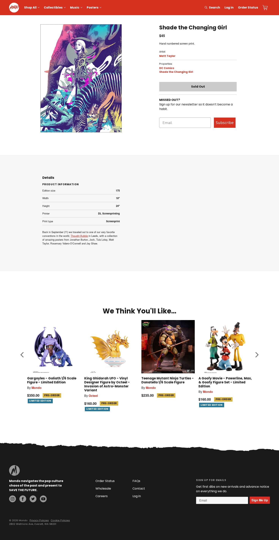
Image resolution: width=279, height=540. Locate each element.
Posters (93, 7)
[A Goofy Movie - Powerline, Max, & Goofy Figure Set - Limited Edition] (225, 346)
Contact (138, 488)
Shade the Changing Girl (176, 72)
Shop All (30, 7)
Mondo (37, 387)
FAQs (136, 481)
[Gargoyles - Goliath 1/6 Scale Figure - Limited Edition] (53, 346)
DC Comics (166, 68)
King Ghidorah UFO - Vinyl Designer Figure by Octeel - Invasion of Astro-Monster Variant (107, 384)
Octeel (93, 395)
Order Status (248, 7)
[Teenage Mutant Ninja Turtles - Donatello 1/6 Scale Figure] (168, 346)
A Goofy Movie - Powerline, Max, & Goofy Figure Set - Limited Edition (225, 382)
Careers (101, 496)
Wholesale (103, 488)
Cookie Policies (60, 520)
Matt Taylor (167, 56)
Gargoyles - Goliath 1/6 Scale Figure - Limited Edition (51, 380)
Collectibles (53, 7)
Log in (229, 7)
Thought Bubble (79, 236)
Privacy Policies (39, 520)
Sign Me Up (259, 500)
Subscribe (225, 122)
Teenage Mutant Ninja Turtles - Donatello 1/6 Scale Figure (167, 380)
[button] (22, 355)
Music (74, 7)
